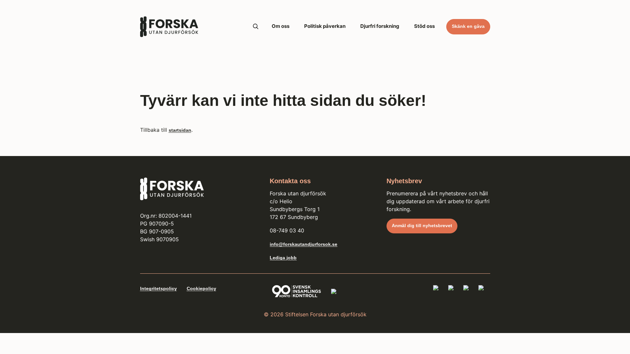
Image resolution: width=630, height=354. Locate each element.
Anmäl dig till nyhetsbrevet (422, 225)
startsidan (180, 130)
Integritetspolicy (158, 288)
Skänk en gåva (468, 26)
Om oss (280, 26)
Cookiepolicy (201, 288)
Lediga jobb (283, 257)
